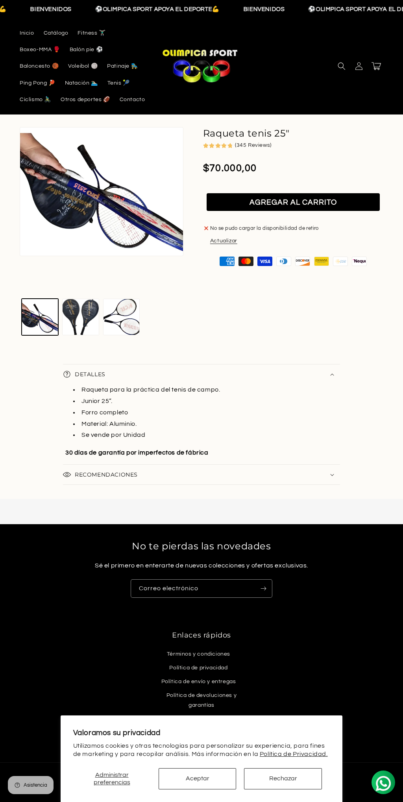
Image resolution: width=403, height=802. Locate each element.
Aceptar (197, 778)
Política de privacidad (198, 668)
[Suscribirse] (263, 588)
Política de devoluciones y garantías (201, 700)
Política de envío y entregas (198, 681)
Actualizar (223, 241)
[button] (341, 66)
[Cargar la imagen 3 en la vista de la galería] (121, 317)
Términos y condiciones (198, 654)
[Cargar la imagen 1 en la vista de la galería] (40, 317)
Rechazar (283, 778)
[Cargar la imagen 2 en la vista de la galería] (80, 317)
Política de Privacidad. (294, 754)
